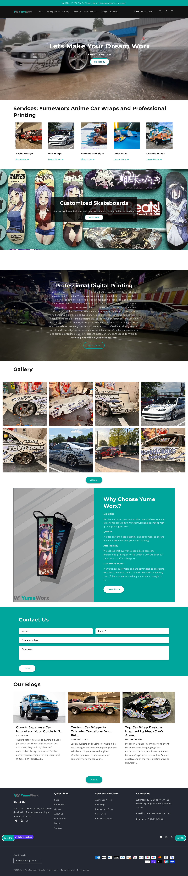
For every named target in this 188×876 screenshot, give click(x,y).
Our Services (60, 818)
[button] (52, 11)
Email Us (8, 837)
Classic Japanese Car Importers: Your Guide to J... (39, 729)
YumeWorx (24, 870)
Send (27, 668)
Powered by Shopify (37, 870)
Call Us (180, 837)
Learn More (54, 159)
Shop (56, 799)
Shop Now (20, 159)
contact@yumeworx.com (113, 2)
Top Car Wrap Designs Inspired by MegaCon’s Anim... (144, 731)
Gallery (57, 809)
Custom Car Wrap (103, 818)
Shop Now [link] (86, 159)
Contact (58, 828)
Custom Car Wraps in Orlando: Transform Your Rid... (91, 731)
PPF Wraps (100, 804)
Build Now (94, 217)
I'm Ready (99, 61)
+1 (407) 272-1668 (80, 2)
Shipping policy (83, 870)
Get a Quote (94, 345)
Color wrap (100, 813)
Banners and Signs (104, 809)
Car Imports (60, 804)
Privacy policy (52, 870)
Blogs (57, 823)
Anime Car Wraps (103, 799)
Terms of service (67, 870)
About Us (58, 813)
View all (94, 479)
